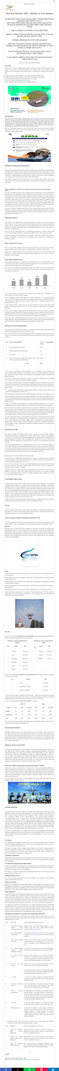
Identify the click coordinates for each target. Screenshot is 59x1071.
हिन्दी (24, 1059)
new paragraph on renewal (45, 1007)
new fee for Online (30, 977)
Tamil (32, 1059)
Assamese (28, 1059)
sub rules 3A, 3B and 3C (39, 933)
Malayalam (37, 1059)
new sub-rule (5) (45, 955)
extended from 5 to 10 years (34, 929)
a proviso (41, 995)
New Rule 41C (27, 948)
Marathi (16, 1059)
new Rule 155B (30, 1002)
